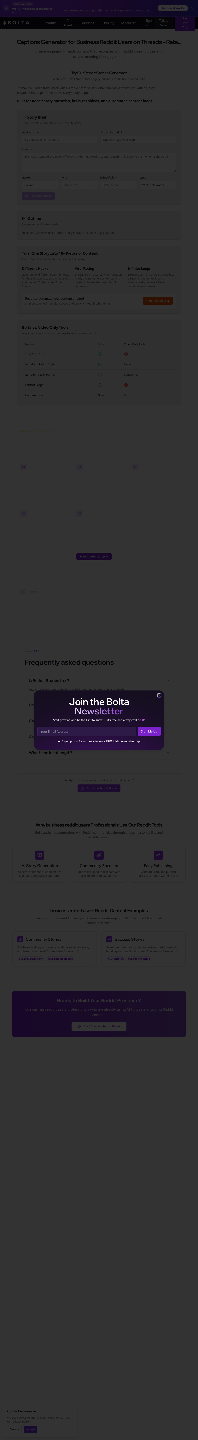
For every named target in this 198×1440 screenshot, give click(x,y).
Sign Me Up (149, 731)
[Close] (159, 695)
